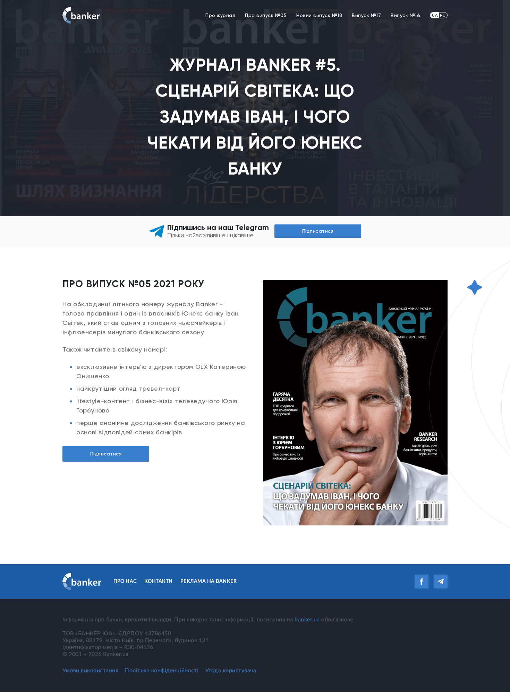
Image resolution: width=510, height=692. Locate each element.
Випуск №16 (405, 15)
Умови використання (90, 670)
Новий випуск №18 (319, 15)
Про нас (125, 581)
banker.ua (307, 619)
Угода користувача (230, 670)
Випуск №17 (366, 15)
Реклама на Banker (208, 581)
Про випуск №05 (266, 15)
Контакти (158, 581)
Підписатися (106, 453)
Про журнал (220, 15)
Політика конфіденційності (162, 670)
